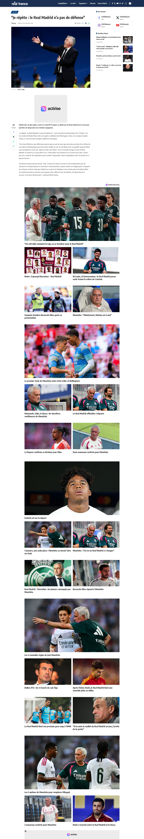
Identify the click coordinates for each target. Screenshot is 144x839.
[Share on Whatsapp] (13, 141)
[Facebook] (112, 3)
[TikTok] (122, 3)
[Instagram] (120, 3)
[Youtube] (124, 25)
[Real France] (24, 3)
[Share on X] (86, 23)
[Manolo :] (128, 68)
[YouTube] (117, 3)
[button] (109, 3)
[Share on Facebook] (83, 23)
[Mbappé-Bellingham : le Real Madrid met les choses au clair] (128, 40)
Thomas (13, 23)
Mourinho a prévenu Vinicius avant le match (108, 56)
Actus (15, 12)
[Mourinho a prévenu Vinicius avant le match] (128, 58)
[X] (114, 3)
